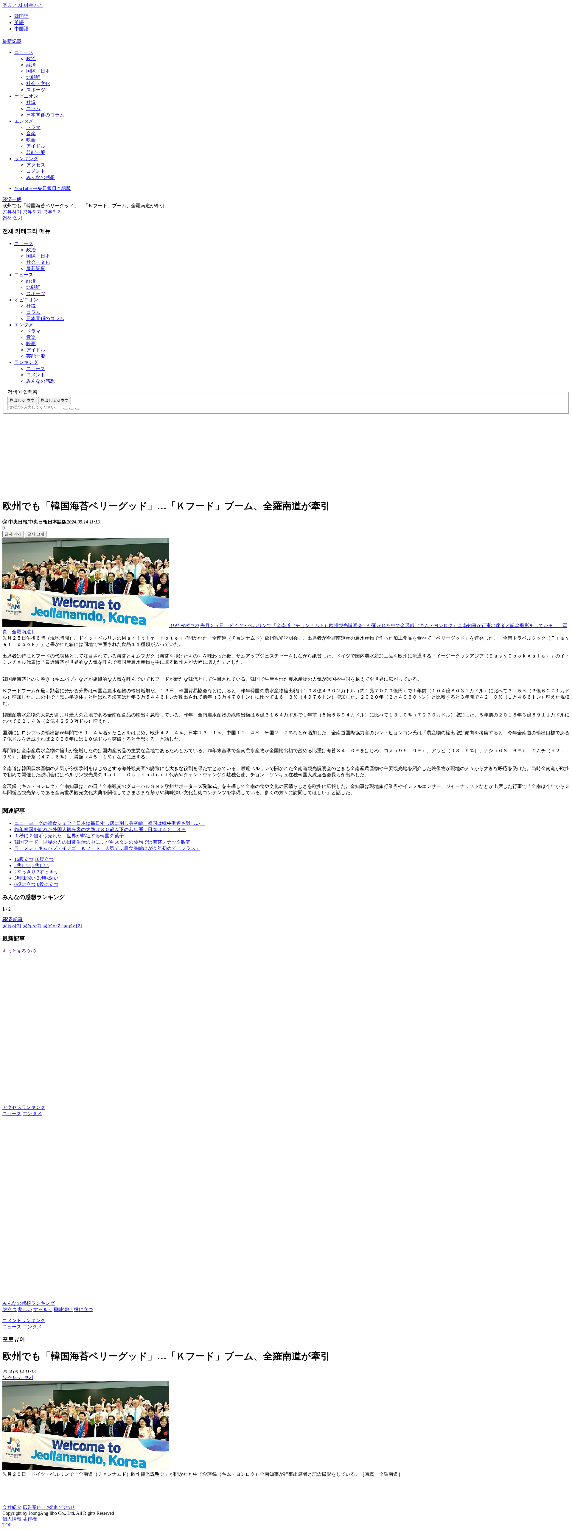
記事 (12, 919)
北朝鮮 (33, 77)
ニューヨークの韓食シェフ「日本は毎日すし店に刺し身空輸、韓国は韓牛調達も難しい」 (109, 823)
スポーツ (35, 89)
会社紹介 (11, 1507)
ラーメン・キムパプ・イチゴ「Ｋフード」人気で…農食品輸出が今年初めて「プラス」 (107, 848)
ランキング (26, 158)
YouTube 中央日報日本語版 (42, 188)
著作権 (30, 1518)
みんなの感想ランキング (28, 1303)
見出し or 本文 (22, 400)
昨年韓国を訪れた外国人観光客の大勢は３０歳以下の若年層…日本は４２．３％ (100, 829)
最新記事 (11, 41)
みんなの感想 (40, 177)
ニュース (23, 52)
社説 (31, 102)
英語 (19, 22)
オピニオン (26, 96)
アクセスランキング (23, 1107)
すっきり (42, 1309)
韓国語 (21, 16)
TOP (7, 1524)
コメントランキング (23, 1320)
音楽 (31, 133)
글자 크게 (35, 534)
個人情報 (11, 1518)
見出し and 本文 (55, 400)
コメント (35, 171)
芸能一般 (35, 152)
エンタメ (23, 121)
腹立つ (9, 1309)
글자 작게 (13, 534)
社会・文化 (38, 83)
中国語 (21, 28)
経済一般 (11, 199)
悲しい (25, 1309)
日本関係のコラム (45, 114)
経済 (31, 64)
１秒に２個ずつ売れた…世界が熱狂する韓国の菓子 (69, 835)
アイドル (35, 146)
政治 (31, 58)
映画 (31, 139)
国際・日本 (38, 71)
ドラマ (33, 127)
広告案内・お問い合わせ (49, 1507)
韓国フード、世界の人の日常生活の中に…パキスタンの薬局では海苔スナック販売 (102, 842)
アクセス (35, 164)
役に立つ (83, 1309)
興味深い (63, 1309)
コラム (33, 108)
